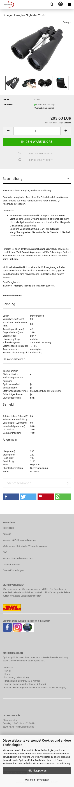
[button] (8, 131)
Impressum (8, 527)
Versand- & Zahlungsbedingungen (20, 540)
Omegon (67, 22)
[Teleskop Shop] (7, 4)
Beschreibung (12, 179)
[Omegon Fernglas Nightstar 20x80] (37, 47)
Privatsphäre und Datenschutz (18, 558)
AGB (5, 552)
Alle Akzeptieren (37, 770)
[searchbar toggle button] (51, 4)
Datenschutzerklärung (58, 763)
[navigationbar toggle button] (69, 4)
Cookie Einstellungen (13, 570)
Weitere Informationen (37, 779)
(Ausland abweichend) (44, 108)
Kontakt (7, 534)
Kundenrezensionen (17, 483)
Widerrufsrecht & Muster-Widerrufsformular (25, 546)
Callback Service (11, 564)
